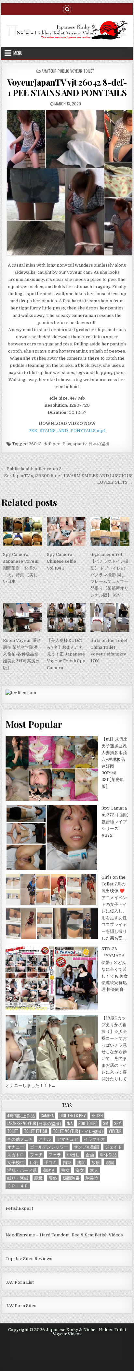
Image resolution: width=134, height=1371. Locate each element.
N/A (70, 1123)
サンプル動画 (86, 1147)
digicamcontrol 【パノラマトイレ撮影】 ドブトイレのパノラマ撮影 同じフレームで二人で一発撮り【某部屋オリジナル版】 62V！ (109, 574)
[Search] (67, 8)
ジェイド (113, 1147)
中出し (73, 1154)
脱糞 (38, 1178)
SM (105, 1123)
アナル (44, 1139)
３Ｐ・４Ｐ (17, 1186)
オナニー (15, 1147)
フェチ (36, 1154)
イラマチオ (94, 1139)
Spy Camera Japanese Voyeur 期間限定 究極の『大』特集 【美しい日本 (21, 568)
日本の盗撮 (99, 443)
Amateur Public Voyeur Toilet (68, 71)
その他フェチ (20, 1139)
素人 (94, 1170)
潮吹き (49, 1170)
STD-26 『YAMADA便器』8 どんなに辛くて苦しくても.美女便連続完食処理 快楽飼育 (114, 969)
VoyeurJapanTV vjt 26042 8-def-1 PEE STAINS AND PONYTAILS (67, 87)
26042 (35, 443)
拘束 (67, 1162)
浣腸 (110, 1162)
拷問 (81, 1162)
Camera (47, 1115)
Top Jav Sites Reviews (29, 1258)
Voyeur (115, 1131)
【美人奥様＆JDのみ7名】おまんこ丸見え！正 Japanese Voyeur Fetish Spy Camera (66, 654)
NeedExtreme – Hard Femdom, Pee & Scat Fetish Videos (64, 1235)
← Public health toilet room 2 (31, 468)
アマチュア (67, 1139)
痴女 (79, 1170)
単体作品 (108, 1154)
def (47, 443)
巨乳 (34, 1162)
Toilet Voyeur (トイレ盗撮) (78, 1131)
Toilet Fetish (35, 1131)
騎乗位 (92, 1178)
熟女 (65, 1170)
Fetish (97, 1115)
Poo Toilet (87, 1123)
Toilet (12, 1131)
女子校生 (15, 1162)
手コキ (50, 1162)
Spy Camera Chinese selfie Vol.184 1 (61, 561)
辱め (52, 1178)
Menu (17, 53)
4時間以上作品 (21, 1115)
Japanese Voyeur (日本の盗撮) (34, 1123)
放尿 (95, 1162)
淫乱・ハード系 (22, 1170)
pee (56, 443)
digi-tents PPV (73, 1115)
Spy (117, 1123)
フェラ (54, 1154)
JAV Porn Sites (21, 1305)
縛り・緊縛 (17, 1178)
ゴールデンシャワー (49, 1147)
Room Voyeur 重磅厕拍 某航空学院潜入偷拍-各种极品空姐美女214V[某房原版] (22, 654)
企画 (90, 1154)
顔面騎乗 (71, 1178)
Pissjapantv (74, 443)
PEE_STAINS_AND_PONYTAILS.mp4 (67, 430)
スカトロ (15, 1154)
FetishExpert (19, 1208)
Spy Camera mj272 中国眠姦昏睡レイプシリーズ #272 (114, 821)
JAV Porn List (20, 1282)
